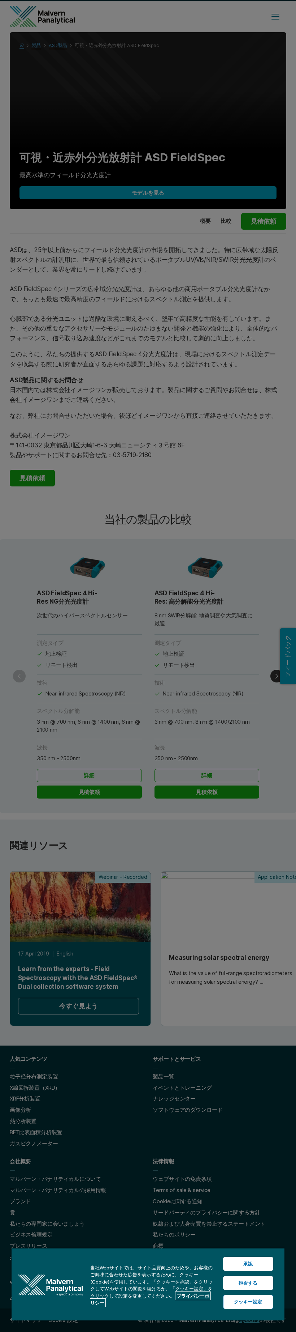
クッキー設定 (248, 1302)
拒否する (248, 1283)
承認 (248, 1264)
